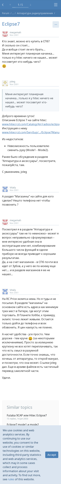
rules (11, 479)
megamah (15, 32)
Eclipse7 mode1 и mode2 (23, 424)
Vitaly (13, 187)
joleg (12, 81)
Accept (51, 455)
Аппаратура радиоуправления (35, 13)
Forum (5, 13)
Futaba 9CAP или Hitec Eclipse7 (27, 415)
